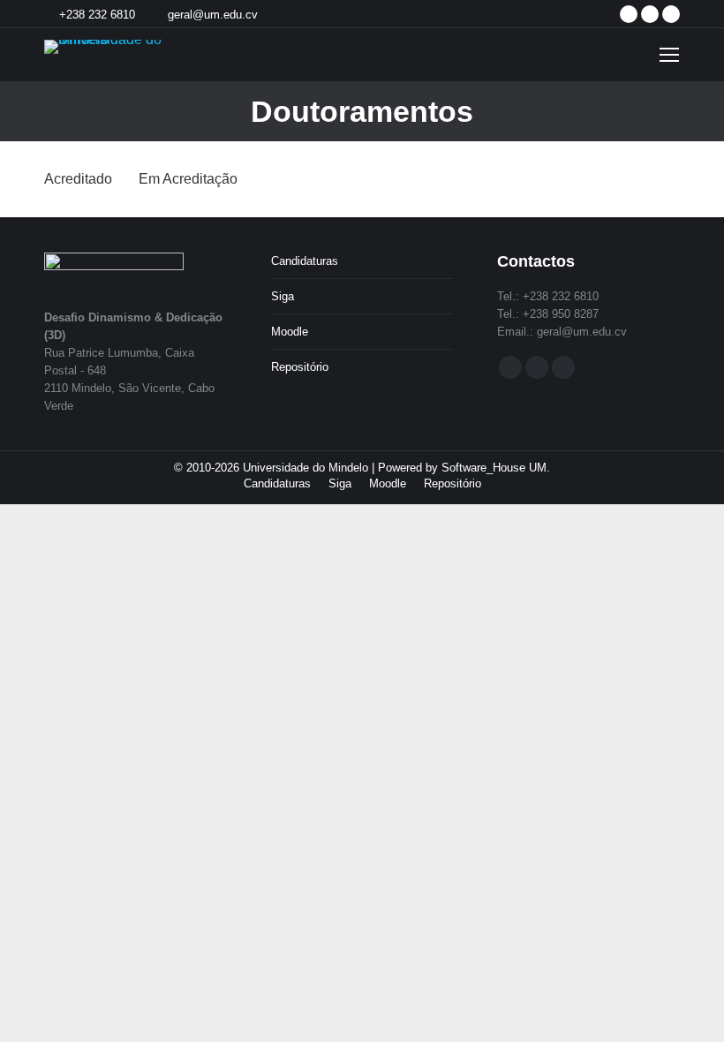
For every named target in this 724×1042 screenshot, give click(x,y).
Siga (282, 296)
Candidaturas (304, 261)
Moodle (289, 331)
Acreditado (78, 178)
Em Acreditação (188, 178)
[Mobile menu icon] (669, 54)
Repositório (299, 367)
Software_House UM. (495, 467)
